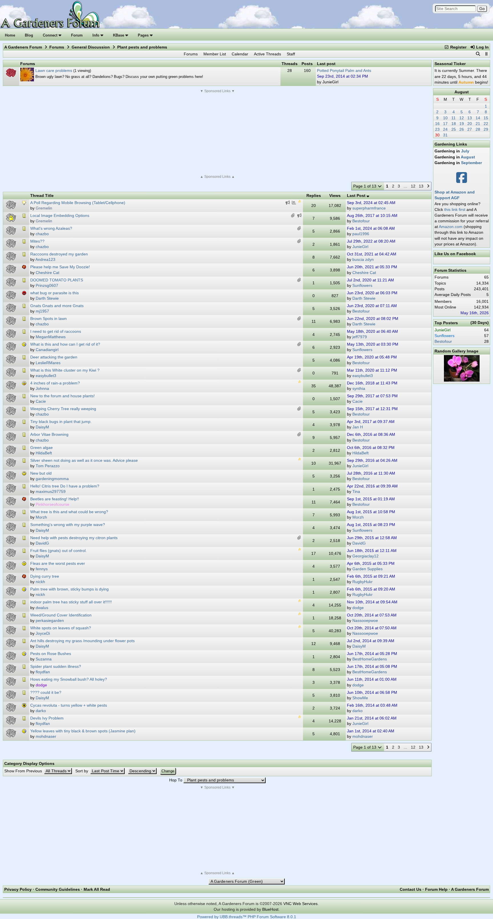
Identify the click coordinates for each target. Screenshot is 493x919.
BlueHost (270, 909)
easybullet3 (362, 376)
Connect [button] (50, 35)
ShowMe (360, 698)
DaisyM (359, 646)
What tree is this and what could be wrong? (69, 511)
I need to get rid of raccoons (55, 331)
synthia (358, 388)
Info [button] (96, 35)
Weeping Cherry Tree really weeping (63, 408)
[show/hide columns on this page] (486, 54)
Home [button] (10, 35)
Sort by (82, 771)
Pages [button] (144, 35)
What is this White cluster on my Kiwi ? (65, 370)
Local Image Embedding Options (59, 215)
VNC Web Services (300, 903)
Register (457, 47)
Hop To (175, 780)
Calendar (240, 54)
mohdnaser (362, 736)
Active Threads (267, 54)
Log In (482, 47)
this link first (454, 209)
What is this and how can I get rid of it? (65, 344)
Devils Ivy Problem (47, 718)
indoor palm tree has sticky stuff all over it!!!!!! (71, 602)
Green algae (41, 447)
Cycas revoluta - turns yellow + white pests (68, 705)
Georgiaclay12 (365, 556)
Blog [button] (29, 35)
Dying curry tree (44, 576)
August (461, 92)
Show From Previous (23, 771)
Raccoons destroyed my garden (59, 254)
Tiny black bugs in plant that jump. (61, 421)
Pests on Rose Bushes (50, 653)
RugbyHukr (362, 582)
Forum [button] (77, 35)
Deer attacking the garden (53, 357)
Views (335, 195)
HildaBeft (360, 453)
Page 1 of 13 (365, 186)
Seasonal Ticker (450, 63)
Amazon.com (450, 226)
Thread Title (42, 195)
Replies (313, 195)
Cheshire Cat (364, 273)
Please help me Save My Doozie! (60, 267)
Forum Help (436, 889)
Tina (356, 491)
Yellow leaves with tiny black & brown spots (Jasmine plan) (83, 731)
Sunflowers (362, 285)
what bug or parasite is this (54, 293)
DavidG (359, 543)
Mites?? (37, 241)
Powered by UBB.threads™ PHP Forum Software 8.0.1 (246, 917)
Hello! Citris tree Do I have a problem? (64, 486)
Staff (291, 54)
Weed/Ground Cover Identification (61, 615)
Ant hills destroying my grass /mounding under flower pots (82, 640)
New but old (41, 473)
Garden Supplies (367, 569)
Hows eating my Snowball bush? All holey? (68, 679)
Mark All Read (97, 889)
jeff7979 (359, 337)
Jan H (357, 427)
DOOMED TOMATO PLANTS (56, 280)
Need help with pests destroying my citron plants (74, 537)
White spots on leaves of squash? (60, 628)
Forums (56, 47)
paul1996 (360, 234)
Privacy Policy (18, 889)
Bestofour (361, 221)
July (465, 151)
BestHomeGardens (369, 659)
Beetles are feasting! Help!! (54, 499)
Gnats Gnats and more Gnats (57, 305)
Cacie (357, 401)
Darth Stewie (363, 298)
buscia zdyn (363, 259)
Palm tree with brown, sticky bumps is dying (69, 589)
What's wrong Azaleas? (51, 228)
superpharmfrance (369, 208)
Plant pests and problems (142, 47)
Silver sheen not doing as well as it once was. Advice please (84, 460)
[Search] (477, 54)
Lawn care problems (53, 70)
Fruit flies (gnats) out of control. (58, 550)
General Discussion (91, 47)
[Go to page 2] (428, 186)
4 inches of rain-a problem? (55, 383)
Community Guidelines (57, 889)
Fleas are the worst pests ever (57, 563)
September (471, 162)
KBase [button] (119, 35)
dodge (358, 608)
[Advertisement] (217, 134)
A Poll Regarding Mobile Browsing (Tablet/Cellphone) (77, 202)
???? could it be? (45, 692)
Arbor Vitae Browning (49, 434)
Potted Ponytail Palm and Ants (344, 70)
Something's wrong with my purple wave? (67, 524)
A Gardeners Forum (23, 47)
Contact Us (410, 889)
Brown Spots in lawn (48, 318)
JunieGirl (360, 247)
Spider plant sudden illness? (55, 666)
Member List (214, 54)
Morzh (358, 517)
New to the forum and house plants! (62, 396)
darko (357, 711)
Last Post (357, 195)
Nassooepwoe (365, 620)
